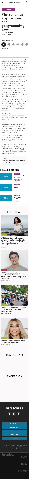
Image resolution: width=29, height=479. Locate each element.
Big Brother (6, 160)
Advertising (14, 434)
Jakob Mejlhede (20, 160)
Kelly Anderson (8, 32)
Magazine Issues (14, 427)
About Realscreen (14, 424)
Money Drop (6, 162)
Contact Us (14, 431)
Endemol (12, 160)
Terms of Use (14, 438)
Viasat (13, 162)
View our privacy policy (21, 448)
